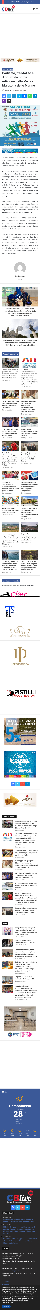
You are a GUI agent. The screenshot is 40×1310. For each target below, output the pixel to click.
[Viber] (4, 101)
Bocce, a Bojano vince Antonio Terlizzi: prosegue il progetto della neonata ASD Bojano (29, 457)
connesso (13, 585)
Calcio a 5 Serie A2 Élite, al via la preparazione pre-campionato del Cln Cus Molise (26, 853)
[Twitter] (9, 96)
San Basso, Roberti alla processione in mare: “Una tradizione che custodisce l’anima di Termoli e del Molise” (10, 566)
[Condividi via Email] (9, 101)
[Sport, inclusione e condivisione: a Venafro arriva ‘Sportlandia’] (10, 501)
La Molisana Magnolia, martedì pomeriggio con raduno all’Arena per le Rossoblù (26, 875)
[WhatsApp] (30, 96)
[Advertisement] (20, 35)
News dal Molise (8, 69)
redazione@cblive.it (13, 1271)
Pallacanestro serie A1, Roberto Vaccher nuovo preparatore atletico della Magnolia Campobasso (29, 486)
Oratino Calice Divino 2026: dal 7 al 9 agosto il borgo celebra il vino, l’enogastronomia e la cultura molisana (29, 566)
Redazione (8, 90)
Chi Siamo (5, 1281)
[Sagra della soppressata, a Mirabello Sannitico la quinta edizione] (29, 527)
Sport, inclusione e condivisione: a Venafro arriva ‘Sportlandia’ (10, 510)
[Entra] (34, 9)
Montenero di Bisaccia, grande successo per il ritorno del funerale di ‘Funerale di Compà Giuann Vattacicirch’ (10, 374)
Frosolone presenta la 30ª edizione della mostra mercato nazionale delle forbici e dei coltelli (29, 512)
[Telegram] (35, 96)
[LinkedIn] (14, 96)
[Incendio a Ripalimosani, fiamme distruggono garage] (7, 943)
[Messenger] (24, 96)
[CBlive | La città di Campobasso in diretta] (8, 8)
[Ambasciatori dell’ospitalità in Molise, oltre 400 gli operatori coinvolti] (29, 422)
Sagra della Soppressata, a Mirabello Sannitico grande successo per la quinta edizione (10, 486)
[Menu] (37, 9)
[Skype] (19, 96)
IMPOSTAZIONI (7, 1303)
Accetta (6, 1306)
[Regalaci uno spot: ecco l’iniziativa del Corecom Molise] (7, 980)
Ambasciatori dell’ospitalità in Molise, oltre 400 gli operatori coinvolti (26, 885)
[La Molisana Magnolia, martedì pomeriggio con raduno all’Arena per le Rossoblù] (10, 422)
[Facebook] (4, 96)
